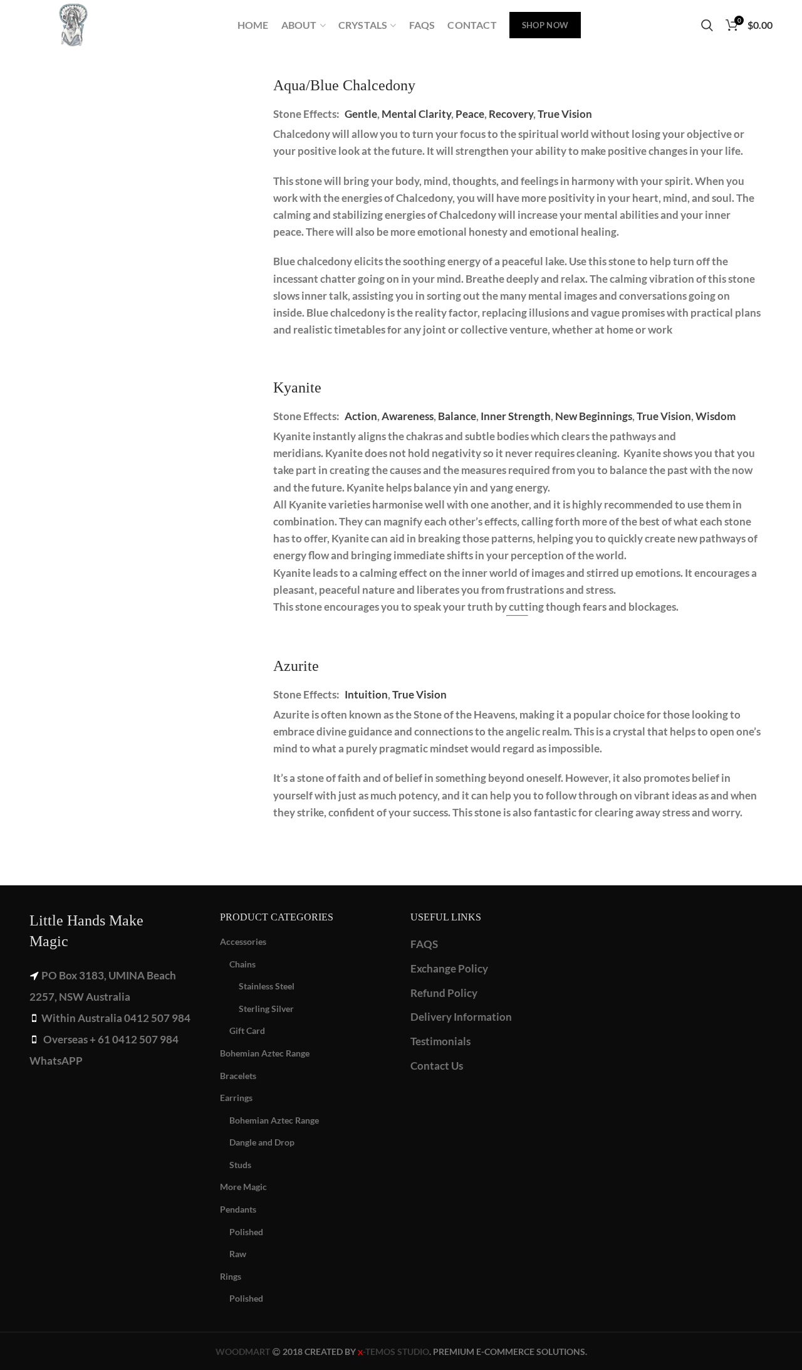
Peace (470, 113)
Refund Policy (443, 992)
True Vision (565, 113)
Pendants (238, 1209)
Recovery (511, 113)
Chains (242, 964)
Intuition (366, 694)
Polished (246, 1231)
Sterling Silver (266, 1008)
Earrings (236, 1097)
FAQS (424, 944)
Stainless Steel (266, 986)
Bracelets (238, 1075)
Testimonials (440, 1041)
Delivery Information (461, 1016)
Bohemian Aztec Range (265, 1053)
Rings (230, 1276)
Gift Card (247, 1030)
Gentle (361, 113)
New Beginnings (593, 416)
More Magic (243, 1186)
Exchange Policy (449, 968)
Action (361, 416)
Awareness (408, 416)
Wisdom (715, 416)
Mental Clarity (416, 113)
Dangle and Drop (261, 1142)
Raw (237, 1253)
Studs (240, 1164)
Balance (457, 416)
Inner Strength (516, 416)
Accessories (243, 941)
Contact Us (436, 1065)
